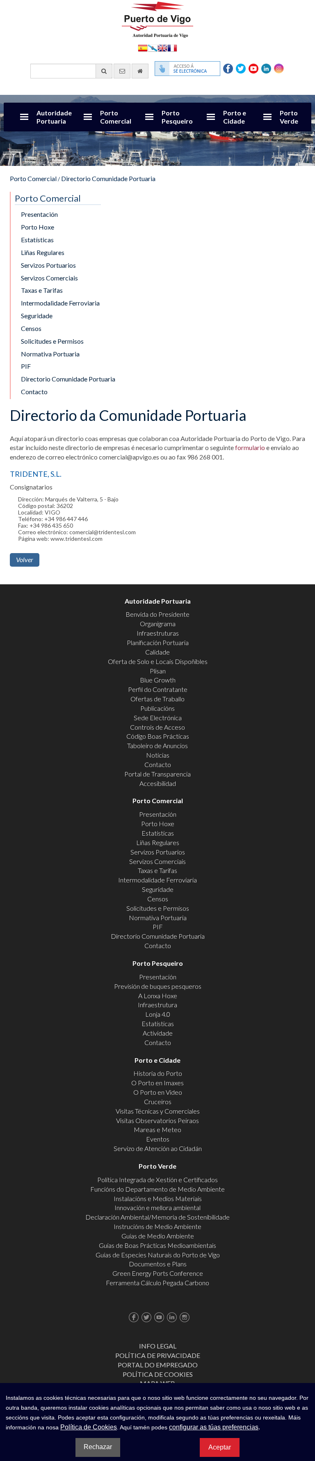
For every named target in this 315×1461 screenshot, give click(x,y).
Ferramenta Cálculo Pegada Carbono (157, 1282)
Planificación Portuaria (158, 642)
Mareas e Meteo (157, 1129)
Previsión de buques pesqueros (157, 986)
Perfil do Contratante (157, 689)
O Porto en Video (157, 1092)
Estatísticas (37, 240)
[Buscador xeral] (104, 71)
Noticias (157, 755)
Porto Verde (289, 117)
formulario (250, 447)
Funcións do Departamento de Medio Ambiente (157, 1189)
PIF (26, 366)
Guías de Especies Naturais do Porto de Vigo (158, 1255)
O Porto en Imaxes (157, 1083)
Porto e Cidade (234, 117)
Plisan (158, 671)
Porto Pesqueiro (177, 117)
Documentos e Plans (158, 1264)
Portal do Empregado (158, 1365)
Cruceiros (157, 1101)
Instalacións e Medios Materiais (158, 1198)
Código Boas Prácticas (157, 736)
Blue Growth (158, 680)
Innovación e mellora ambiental (157, 1207)
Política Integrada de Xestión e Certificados (157, 1179)
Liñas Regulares (42, 252)
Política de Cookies (158, 1374)
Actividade (158, 1033)
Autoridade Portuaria (54, 117)
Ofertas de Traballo (157, 699)
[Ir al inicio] (140, 71)
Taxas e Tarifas (42, 290)
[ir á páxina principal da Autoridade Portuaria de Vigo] (157, 19)
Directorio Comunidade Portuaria (108, 178)
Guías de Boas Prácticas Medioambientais (157, 1245)
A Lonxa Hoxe (157, 995)
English (162, 47)
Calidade (157, 652)
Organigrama (158, 623)
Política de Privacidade (157, 1355)
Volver (24, 559)
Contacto (34, 391)
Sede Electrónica (158, 717)
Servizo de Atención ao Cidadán (158, 1148)
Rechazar (98, 1446)
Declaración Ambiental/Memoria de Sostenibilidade (157, 1217)
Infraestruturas (158, 633)
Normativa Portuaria (50, 354)
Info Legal (157, 1346)
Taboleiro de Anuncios (157, 745)
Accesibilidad (157, 783)
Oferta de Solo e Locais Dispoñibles (158, 661)
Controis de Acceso (157, 727)
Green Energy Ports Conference (157, 1273)
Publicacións (157, 708)
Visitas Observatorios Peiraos (157, 1120)
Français (172, 47)
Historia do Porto (157, 1073)
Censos (31, 328)
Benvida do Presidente (157, 614)
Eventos (157, 1139)
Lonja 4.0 (157, 1014)
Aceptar (219, 1447)
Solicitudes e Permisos (52, 341)
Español (143, 47)
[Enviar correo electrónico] (122, 71)
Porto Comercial (115, 117)
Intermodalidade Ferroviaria (60, 303)
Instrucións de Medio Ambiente (157, 1226)
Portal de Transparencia (157, 774)
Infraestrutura (157, 1004)
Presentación (39, 214)
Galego (153, 47)
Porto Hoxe (37, 227)
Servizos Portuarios (48, 265)
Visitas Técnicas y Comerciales (158, 1111)
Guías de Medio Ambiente (157, 1236)
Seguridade (36, 315)
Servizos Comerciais (49, 278)
